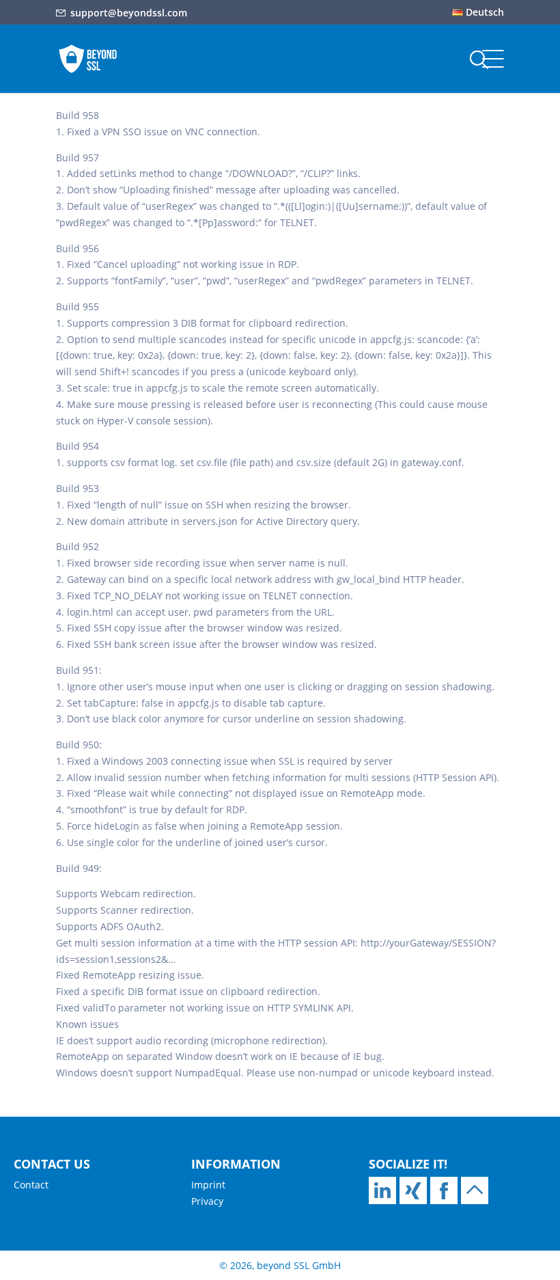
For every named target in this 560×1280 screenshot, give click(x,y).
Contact (31, 1184)
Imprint (208, 1184)
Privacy (207, 1201)
